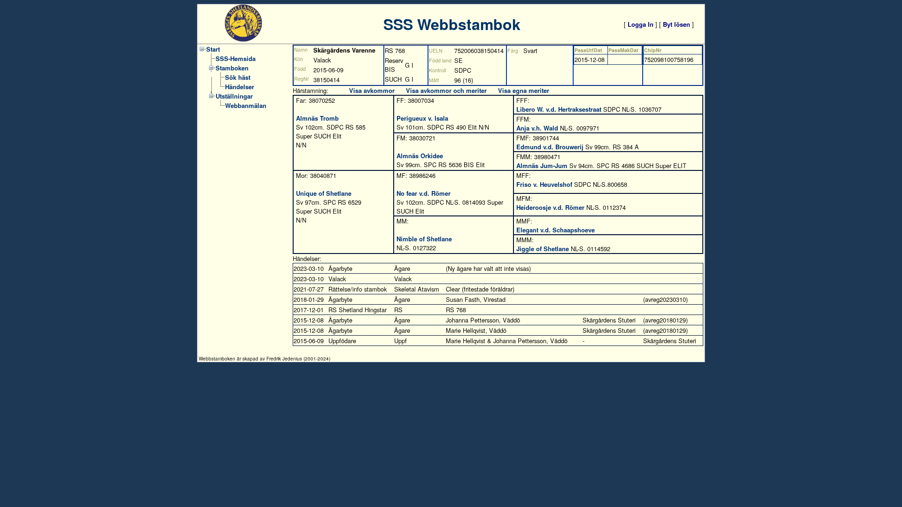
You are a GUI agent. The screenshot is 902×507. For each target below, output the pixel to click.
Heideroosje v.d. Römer (550, 207)
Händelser (239, 86)
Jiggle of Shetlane (542, 248)
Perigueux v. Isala (422, 118)
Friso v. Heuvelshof (544, 184)
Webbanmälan (245, 105)
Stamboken (232, 67)
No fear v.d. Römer (424, 193)
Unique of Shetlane (323, 193)
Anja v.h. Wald (537, 127)
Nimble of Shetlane (424, 238)
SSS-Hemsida (236, 58)
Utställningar (234, 96)
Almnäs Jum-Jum (542, 165)
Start (213, 49)
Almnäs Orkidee (420, 155)
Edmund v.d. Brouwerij (549, 146)
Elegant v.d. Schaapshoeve (555, 229)
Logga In (640, 24)
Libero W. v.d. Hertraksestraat (558, 109)
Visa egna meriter (523, 90)
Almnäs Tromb (317, 118)
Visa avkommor (372, 90)
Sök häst (237, 77)
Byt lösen (676, 24)
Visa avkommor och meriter (446, 90)
